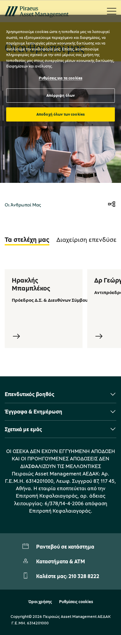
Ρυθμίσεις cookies (76, 601)
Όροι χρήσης (40, 601)
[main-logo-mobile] (37, 11)
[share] (111, 204)
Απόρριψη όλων (60, 95)
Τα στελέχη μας (27, 239)
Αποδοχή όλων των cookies (60, 114)
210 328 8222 (83, 576)
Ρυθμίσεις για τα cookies (60, 78)
